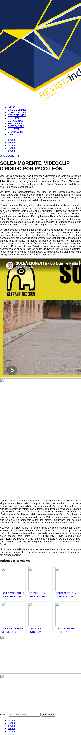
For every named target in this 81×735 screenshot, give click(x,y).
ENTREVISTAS (16, 126)
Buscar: (4, 714)
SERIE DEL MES (17, 115)
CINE (11, 134)
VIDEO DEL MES (17, 112)
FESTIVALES (15, 123)
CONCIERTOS (16, 121)
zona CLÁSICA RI (9, 156)
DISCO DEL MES (17, 110)
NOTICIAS (13, 118)
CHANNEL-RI (15, 132)
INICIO (11, 107)
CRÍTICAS (13, 129)
